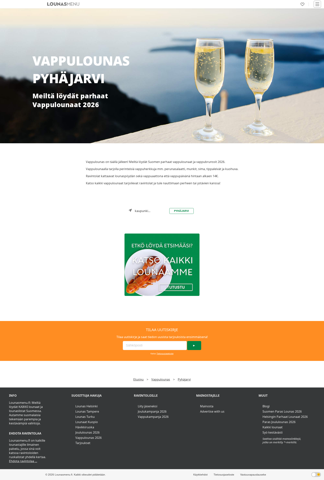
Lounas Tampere (87, 411)
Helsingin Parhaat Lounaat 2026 (285, 417)
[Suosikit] (302, 4)
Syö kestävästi (272, 432)
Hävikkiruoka (84, 427)
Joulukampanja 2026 (152, 411)
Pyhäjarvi (181, 210)
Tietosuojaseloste (165, 353)
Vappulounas (160, 379)
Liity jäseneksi (147, 406)
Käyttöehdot (200, 474)
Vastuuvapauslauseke (253, 474)
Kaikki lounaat (272, 427)
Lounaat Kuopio (86, 422)
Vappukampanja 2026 (153, 417)
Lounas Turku (85, 417)
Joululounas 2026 (87, 432)
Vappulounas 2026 (88, 438)
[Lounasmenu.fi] (162, 265)
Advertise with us (212, 411)
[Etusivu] (63, 4)
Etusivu (138, 379)
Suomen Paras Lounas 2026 (282, 411)
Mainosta (206, 406)
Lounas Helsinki (86, 406)
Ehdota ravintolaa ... (23, 461)
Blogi (266, 406)
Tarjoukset (82, 443)
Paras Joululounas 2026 (279, 422)
